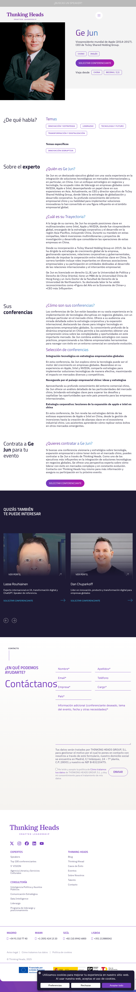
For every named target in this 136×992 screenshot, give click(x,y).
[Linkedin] (34, 843)
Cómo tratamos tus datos (35, 952)
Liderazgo (88, 126)
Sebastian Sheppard (85, 584)
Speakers (15, 856)
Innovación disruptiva (60, 150)
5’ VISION (15, 866)
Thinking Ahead (76, 861)
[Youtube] (42, 843)
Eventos (72, 870)
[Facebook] (27, 843)
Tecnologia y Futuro (112, 126)
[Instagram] (19, 843)
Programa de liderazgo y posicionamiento (22, 909)
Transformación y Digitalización (66, 133)
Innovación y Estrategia (61, 126)
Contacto (72, 884)
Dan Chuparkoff (14, 584)
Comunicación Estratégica (23, 894)
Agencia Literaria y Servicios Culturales (25, 871)
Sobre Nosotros (76, 875)
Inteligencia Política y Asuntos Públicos (26, 888)
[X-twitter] (12, 843)
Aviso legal (13, 952)
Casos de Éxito (75, 866)
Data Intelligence (19, 898)
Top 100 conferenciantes (23, 861)
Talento (72, 879)
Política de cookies (62, 952)
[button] (5, 620)
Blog (70, 856)
